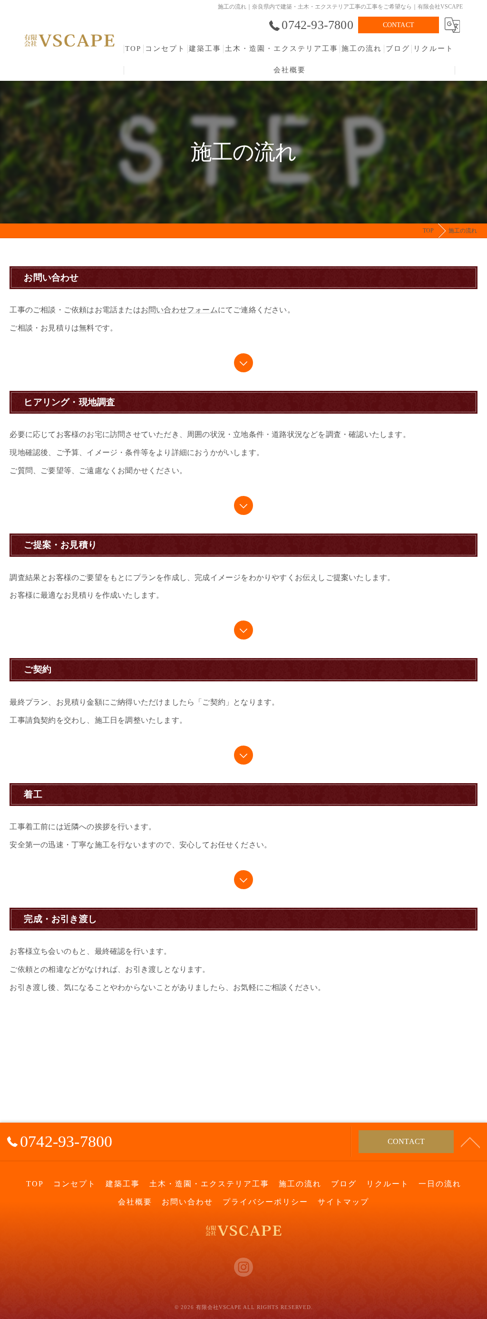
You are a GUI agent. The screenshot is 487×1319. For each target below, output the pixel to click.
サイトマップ (343, 1202)
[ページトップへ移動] (470, 1141)
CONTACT (398, 25)
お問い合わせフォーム (179, 310)
